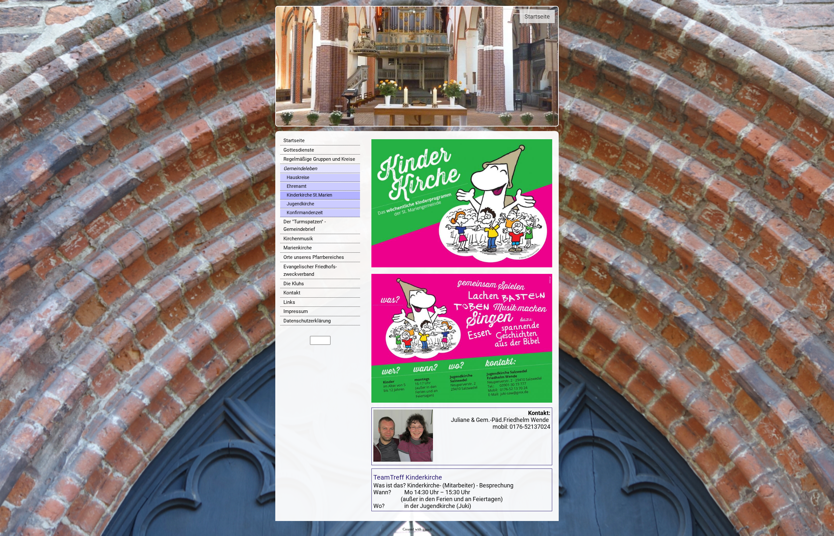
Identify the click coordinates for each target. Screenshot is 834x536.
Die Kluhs (293, 284)
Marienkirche (297, 248)
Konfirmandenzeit (305, 212)
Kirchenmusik (298, 239)
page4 (427, 529)
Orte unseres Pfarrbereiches (313, 257)
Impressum (295, 311)
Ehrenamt (297, 186)
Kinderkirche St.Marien (309, 195)
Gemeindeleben (300, 168)
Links (289, 302)
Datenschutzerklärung (307, 321)
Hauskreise (298, 177)
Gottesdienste (298, 150)
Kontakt (291, 293)
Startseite (294, 140)
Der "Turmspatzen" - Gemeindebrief (304, 225)
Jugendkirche (300, 203)
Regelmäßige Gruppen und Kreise (319, 159)
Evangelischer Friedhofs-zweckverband (310, 270)
